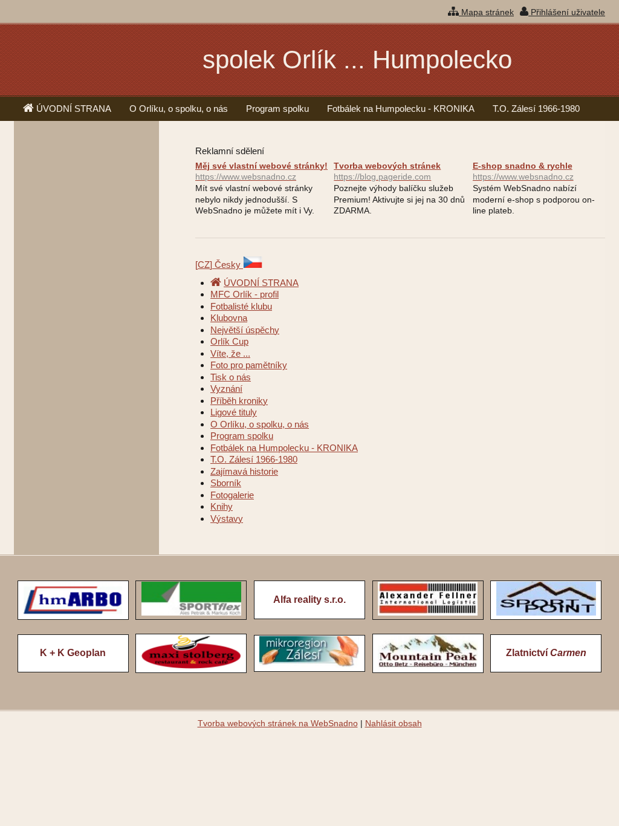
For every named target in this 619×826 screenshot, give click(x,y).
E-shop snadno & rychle (523, 171)
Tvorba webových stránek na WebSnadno (278, 723)
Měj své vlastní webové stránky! (261, 171)
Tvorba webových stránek (387, 171)
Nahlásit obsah (393, 723)
